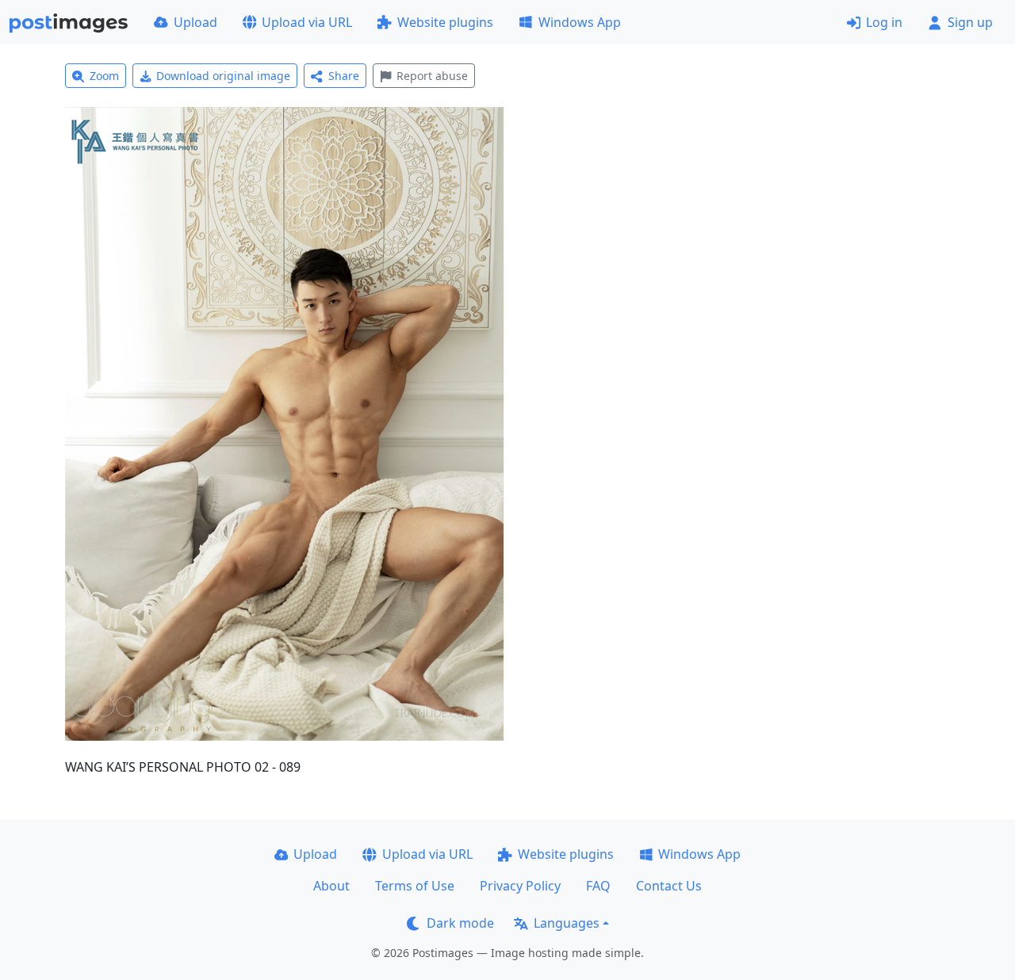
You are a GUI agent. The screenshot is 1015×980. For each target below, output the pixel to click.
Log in (884, 22)
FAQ (598, 885)
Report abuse (432, 75)
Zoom (104, 75)
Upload (195, 22)
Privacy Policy (520, 885)
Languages (566, 923)
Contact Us (669, 885)
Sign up (970, 22)
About (331, 885)
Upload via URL (307, 22)
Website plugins (445, 22)
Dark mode (460, 923)
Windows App (579, 22)
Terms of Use (414, 885)
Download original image (223, 75)
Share (343, 75)
